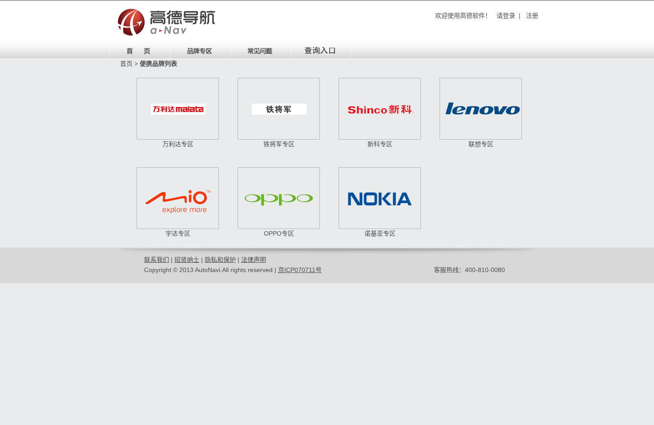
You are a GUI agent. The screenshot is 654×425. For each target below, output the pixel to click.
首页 (126, 63)
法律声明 (253, 259)
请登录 (506, 15)
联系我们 (156, 259)
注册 (532, 15)
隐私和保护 (220, 259)
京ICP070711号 (300, 269)
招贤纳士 (186, 259)
